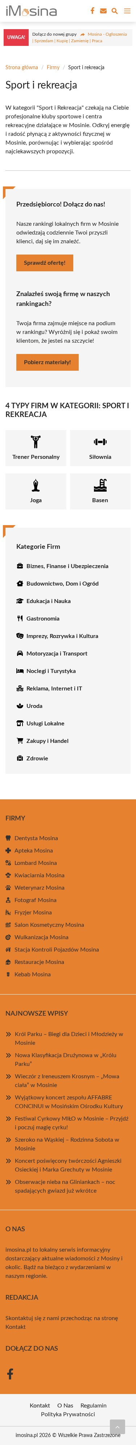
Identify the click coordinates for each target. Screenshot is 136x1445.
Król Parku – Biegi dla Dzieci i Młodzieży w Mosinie (69, 1038)
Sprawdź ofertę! (45, 263)
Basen (100, 500)
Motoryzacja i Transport (56, 654)
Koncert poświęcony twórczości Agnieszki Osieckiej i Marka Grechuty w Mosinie (68, 1165)
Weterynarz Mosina (40, 888)
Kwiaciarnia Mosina (40, 875)
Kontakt (15, 1327)
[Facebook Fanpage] (91, 10)
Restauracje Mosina (39, 962)
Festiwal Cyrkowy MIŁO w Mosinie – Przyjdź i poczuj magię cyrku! (71, 1123)
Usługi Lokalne (45, 724)
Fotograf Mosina (36, 900)
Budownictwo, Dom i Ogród (62, 584)
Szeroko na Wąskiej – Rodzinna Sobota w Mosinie (67, 1144)
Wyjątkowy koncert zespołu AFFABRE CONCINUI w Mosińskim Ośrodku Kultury (69, 1102)
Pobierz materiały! (47, 362)
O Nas (65, 1406)
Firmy (53, 67)
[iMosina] (30, 11)
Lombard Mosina (36, 863)
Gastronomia (42, 619)
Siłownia (100, 457)
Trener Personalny (35, 457)
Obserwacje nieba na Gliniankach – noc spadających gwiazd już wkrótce (65, 1186)
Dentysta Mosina (36, 838)
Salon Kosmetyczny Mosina (49, 925)
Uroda (34, 706)
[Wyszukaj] (114, 12)
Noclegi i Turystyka (51, 671)
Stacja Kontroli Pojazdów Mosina (57, 950)
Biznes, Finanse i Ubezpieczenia (67, 566)
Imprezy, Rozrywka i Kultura (62, 636)
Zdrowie (37, 758)
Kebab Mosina (33, 974)
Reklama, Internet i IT (54, 689)
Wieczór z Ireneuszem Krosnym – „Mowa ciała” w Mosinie (67, 1081)
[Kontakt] (102, 10)
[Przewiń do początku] (117, 1427)
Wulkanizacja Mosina (42, 937)
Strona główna (21, 67)
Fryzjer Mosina (33, 913)
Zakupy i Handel (47, 741)
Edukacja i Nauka (48, 601)
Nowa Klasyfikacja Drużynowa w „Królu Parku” (65, 1059)
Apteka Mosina (34, 851)
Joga (36, 500)
